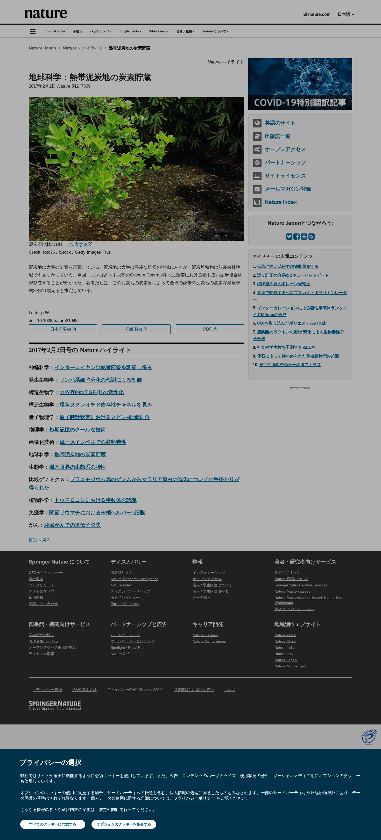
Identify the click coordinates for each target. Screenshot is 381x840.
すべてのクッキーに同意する (52, 824)
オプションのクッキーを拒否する (124, 824)
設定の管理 (109, 810)
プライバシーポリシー (194, 798)
